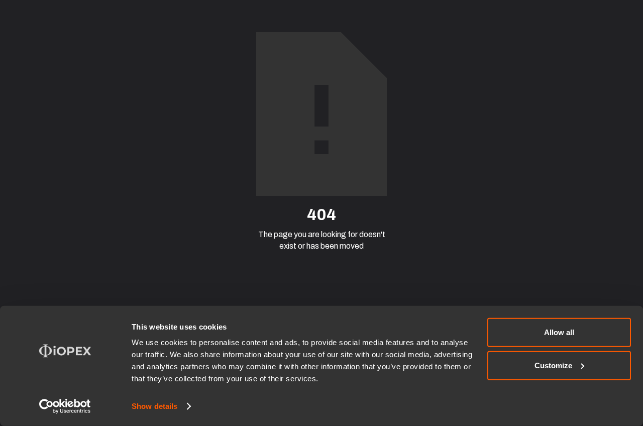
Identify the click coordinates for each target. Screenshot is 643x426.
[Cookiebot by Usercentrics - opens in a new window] (65, 406)
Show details (154, 406)
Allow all (559, 332)
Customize (553, 365)
